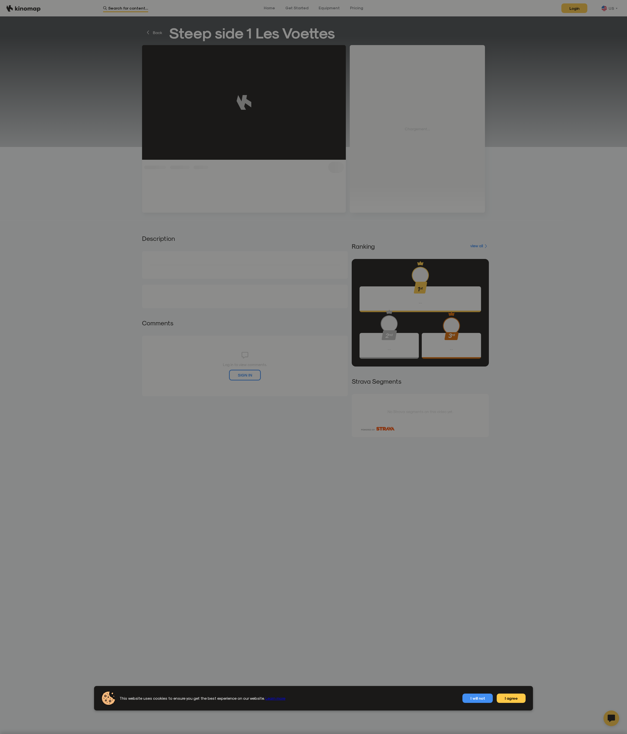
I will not (477, 698)
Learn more (275, 698)
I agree (511, 698)
